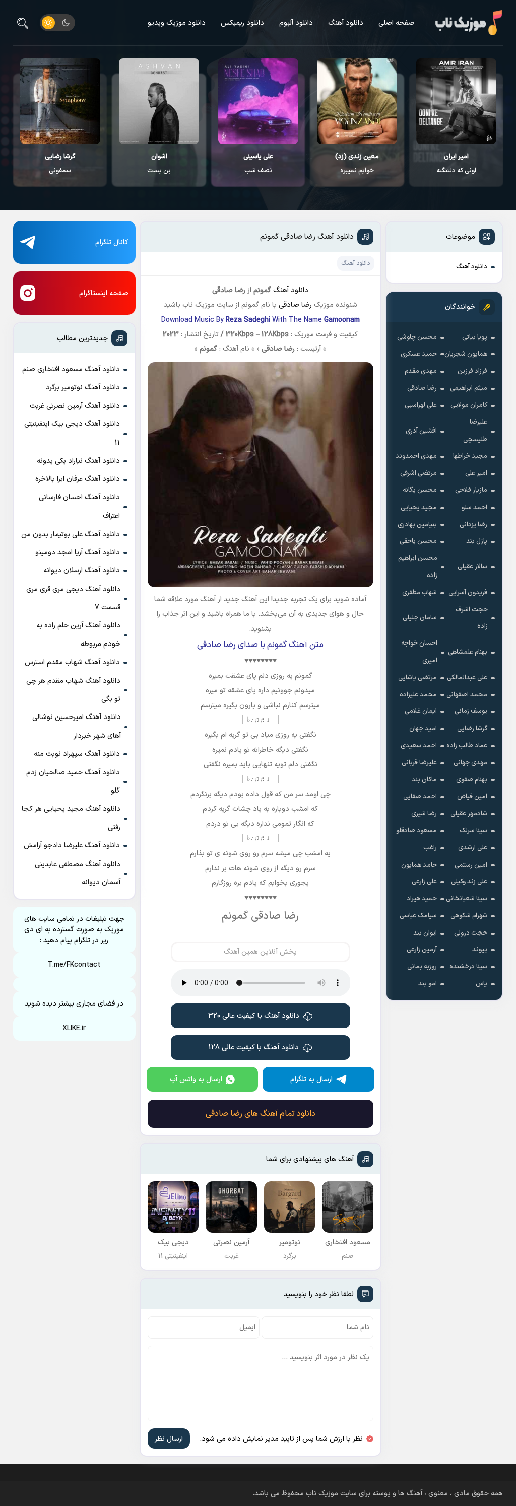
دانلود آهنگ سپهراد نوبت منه (77, 754)
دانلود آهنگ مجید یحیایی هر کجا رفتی (71, 818)
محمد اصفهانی (466, 695)
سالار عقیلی (472, 567)
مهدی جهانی (470, 763)
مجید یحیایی (419, 508)
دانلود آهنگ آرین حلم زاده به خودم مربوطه (78, 634)
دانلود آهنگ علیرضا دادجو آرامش (72, 845)
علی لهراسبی (421, 405)
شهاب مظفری (419, 593)
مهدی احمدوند (416, 456)
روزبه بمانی (422, 967)
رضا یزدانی (473, 525)
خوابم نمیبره (357, 164)
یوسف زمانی (471, 711)
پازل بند (476, 541)
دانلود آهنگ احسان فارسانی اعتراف (79, 506)
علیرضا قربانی (419, 763)
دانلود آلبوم (296, 23)
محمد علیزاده (418, 695)
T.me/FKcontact (74, 965)
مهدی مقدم (421, 371)
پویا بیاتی (474, 337)
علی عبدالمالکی (467, 678)
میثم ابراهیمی (468, 388)
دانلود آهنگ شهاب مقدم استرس (72, 662)
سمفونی (60, 164)
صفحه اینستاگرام (103, 293)
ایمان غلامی (421, 711)
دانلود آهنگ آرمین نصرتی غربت (75, 406)
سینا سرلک (473, 831)
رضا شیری (424, 814)
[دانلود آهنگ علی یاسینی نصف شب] (258, 101)
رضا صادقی (422, 388)
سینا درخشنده (468, 967)
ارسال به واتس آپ (196, 1079)
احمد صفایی (420, 797)
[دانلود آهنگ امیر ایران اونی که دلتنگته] (456, 101)
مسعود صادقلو (416, 831)
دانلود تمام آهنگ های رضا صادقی (260, 1114)
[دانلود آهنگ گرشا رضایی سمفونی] (60, 101)
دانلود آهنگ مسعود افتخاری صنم (71, 369)
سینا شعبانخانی (466, 899)
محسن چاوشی (417, 337)
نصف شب (258, 164)
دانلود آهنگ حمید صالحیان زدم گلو (73, 781)
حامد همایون (419, 865)
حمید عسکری (419, 354)
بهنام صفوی (471, 780)
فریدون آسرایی (467, 593)
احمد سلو (474, 508)
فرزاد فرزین (472, 371)
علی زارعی (424, 882)
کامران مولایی (468, 405)
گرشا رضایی (472, 729)
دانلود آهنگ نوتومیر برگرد (83, 387)
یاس (481, 984)
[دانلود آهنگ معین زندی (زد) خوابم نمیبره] (357, 101)
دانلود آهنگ (345, 23)
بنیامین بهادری (417, 525)
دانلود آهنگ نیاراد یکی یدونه (78, 461)
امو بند (427, 984)
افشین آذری (421, 431)
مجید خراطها (470, 456)
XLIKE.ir (74, 1028)
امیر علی (476, 473)
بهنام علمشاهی (467, 652)
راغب (430, 848)
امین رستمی (471, 865)
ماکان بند (424, 780)
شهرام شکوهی (468, 916)
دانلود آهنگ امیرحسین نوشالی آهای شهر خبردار (76, 726)
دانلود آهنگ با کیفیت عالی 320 (253, 1016)
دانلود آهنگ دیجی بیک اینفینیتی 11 (72, 433)
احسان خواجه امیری (419, 652)
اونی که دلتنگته (456, 164)
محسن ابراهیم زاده (417, 567)
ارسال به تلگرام (311, 1079)
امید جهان (423, 729)
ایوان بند (425, 933)
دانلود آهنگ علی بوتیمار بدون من (70, 534)
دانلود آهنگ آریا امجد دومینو (77, 552)
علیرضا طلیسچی (475, 431)
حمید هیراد (422, 899)
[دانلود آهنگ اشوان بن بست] (159, 101)
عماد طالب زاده (466, 746)
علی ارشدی (472, 848)
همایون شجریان (465, 354)
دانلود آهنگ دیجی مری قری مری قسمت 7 (73, 598)
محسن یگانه (420, 490)
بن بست (159, 164)
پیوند (479, 950)
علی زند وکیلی (469, 882)
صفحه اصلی (396, 23)
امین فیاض (472, 797)
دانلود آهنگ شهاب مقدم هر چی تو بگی (73, 690)
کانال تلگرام (111, 242)
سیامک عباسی (418, 916)
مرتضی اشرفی (418, 473)
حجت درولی (470, 933)
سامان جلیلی (420, 618)
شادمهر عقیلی (468, 814)
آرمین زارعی (422, 950)
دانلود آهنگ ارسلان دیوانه (81, 570)
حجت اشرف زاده (472, 618)
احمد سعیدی (419, 746)
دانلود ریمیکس (242, 23)
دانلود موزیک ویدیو (177, 23)
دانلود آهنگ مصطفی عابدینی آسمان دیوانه (77, 873)
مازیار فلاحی (471, 490)
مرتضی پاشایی (417, 678)
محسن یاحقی (418, 541)
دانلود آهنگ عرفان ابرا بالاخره (77, 479)
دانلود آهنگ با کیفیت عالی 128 (254, 1047)
